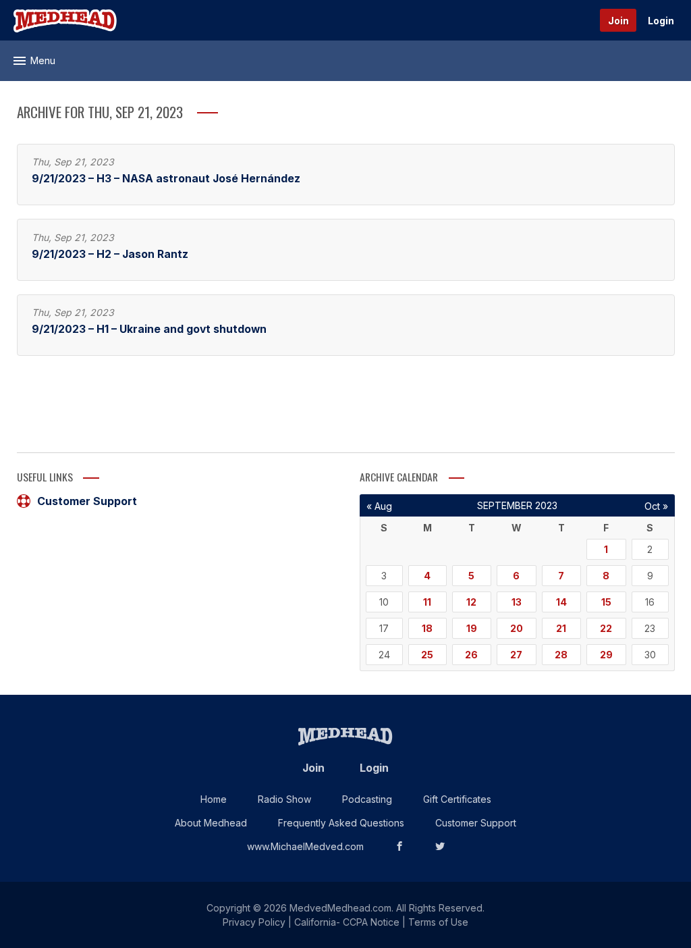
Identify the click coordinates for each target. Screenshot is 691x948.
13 (517, 602)
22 (606, 628)
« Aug (379, 506)
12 (471, 602)
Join (618, 20)
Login (661, 20)
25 (427, 654)
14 (561, 602)
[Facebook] (399, 846)
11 (427, 602)
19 (471, 628)
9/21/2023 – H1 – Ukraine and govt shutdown (149, 329)
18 (427, 628)
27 (516, 654)
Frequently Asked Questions (341, 822)
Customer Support (87, 501)
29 (606, 654)
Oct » (656, 506)
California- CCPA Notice (346, 922)
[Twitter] (440, 846)
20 (516, 628)
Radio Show (284, 799)
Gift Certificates (457, 799)
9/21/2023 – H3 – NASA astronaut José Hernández (166, 178)
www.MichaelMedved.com (305, 846)
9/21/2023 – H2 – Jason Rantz (110, 254)
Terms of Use (438, 922)
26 (471, 654)
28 (561, 654)
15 (606, 602)
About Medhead (211, 822)
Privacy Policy (254, 922)
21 (561, 628)
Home (213, 799)
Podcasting (367, 799)
